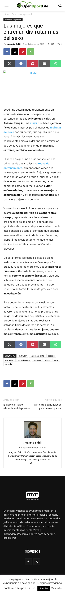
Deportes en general (22, 14)
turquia (8, 364)
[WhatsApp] (30, 51)
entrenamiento (37, 355)
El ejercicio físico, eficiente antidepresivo (16, 406)
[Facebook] (6, 51)
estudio (51, 355)
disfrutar (23, 355)
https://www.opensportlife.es (32, 447)
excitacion (9, 360)
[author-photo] (32, 437)
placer (47, 360)
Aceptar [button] (44, 588)
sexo (56, 360)
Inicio (5, 14)
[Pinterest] (22, 51)
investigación (24, 360)
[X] (14, 51)
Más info (56, 588)
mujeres (37, 360)
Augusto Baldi (13, 44)
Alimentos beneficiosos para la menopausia (48, 406)
